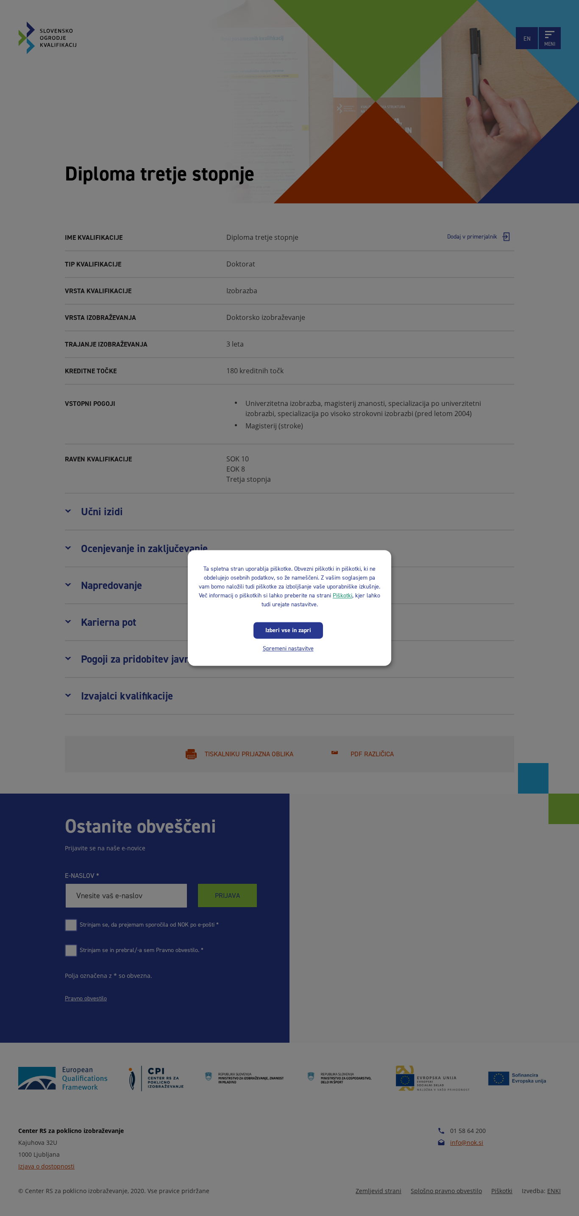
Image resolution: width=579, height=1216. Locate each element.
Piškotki (342, 595)
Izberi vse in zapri (288, 630)
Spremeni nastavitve (288, 648)
